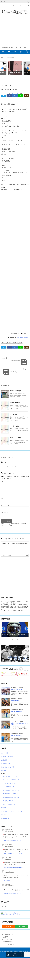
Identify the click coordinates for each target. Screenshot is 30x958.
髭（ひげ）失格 (8, 800)
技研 (3, 807)
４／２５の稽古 (15, 426)
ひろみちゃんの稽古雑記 (11, 779)
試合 (3, 814)
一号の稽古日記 (8, 786)
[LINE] (20, 95)
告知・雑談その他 (7, 767)
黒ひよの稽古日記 (9, 804)
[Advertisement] (15, 31)
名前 (2, 498)
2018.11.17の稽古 (15, 391)
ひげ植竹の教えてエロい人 (11, 776)
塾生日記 (3, 770)
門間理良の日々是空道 (10, 793)
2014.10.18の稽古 (15, 438)
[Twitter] (3, 347)
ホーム (3, 57)
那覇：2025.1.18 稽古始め (17, 736)
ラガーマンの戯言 (9, 783)
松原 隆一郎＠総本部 (22, 337)
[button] (3, 68)
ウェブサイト (4, 512)
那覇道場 (5, 818)
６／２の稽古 (14, 414)
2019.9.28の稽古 (7, 880)
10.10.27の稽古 (15, 402)
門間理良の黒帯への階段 (11, 797)
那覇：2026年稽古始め (16, 711)
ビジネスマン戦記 (7, 756)
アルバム (4, 753)
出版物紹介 (5, 763)
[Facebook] (9, 95)
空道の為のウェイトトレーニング (11, 811)
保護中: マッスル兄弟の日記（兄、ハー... (13, 840)
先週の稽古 (11, 57)
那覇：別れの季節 (15, 700)
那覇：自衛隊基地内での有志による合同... (13, 853)
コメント (3, 481)
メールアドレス (5, 505)
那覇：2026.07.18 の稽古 (17, 689)
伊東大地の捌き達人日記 (11, 790)
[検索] (28, 1)
